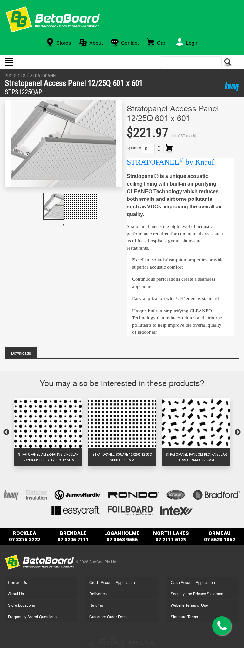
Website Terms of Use (189, 605)
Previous (6, 432)
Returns (96, 605)
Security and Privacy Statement (197, 593)
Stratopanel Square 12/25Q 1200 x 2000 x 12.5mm (122, 457)
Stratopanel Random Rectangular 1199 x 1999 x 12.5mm (196, 457)
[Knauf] (11, 494)
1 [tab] (63, 224)
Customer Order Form (108, 616)
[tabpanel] (53, 206)
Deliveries (98, 593)
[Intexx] (176, 510)
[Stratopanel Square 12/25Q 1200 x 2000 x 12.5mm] (122, 423)
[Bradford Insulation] (216, 494)
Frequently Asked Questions (32, 616)
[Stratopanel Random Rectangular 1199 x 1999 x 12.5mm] (196, 423)
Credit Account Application (112, 582)
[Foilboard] (130, 510)
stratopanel (44, 76)
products (15, 76)
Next (237, 432)
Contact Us (17, 582)
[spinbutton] (148, 148)
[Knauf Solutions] (232, 86)
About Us (16, 593)
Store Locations (21, 605)
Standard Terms (184, 616)
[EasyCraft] (76, 510)
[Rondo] (133, 494)
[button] (158, 146)
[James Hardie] (77, 494)
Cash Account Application (193, 582)
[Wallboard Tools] (176, 494)
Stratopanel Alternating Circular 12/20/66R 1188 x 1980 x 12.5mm (48, 457)
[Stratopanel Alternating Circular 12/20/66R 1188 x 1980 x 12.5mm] (48, 423)
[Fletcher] (36, 494)
